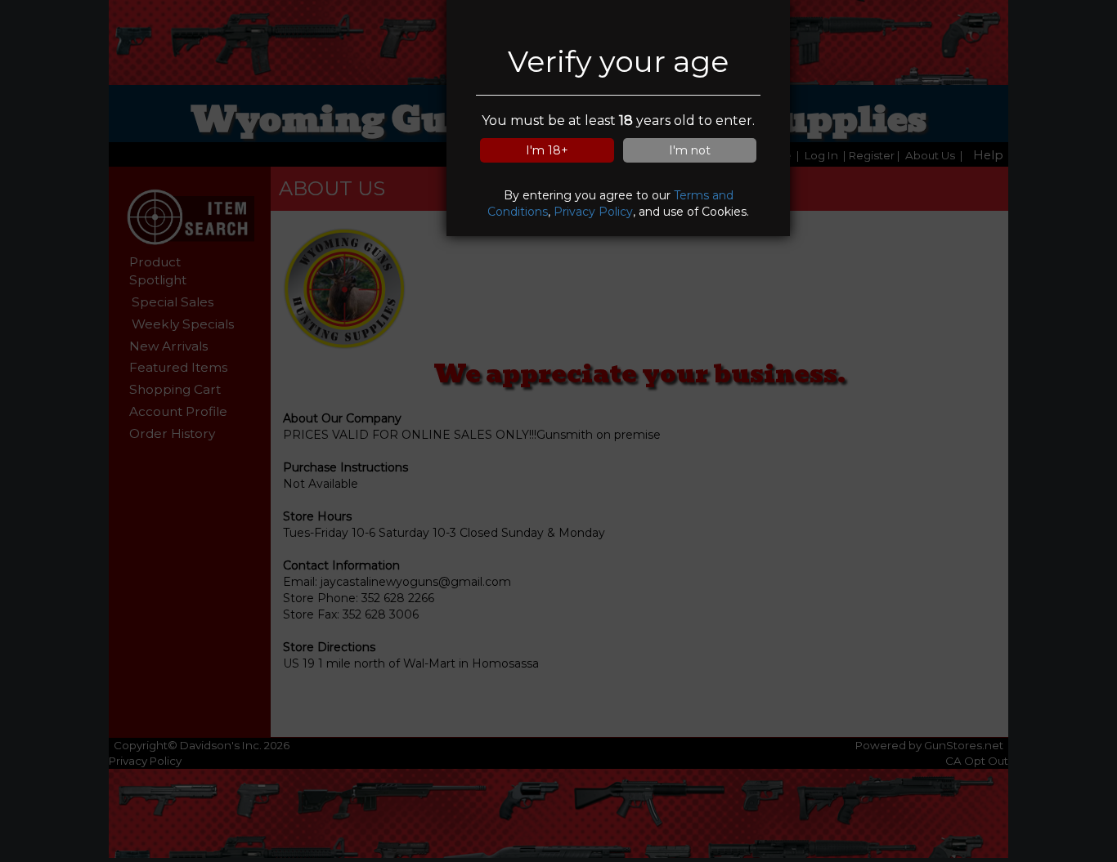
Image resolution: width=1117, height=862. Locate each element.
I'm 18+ (547, 150)
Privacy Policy (593, 211)
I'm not (690, 150)
